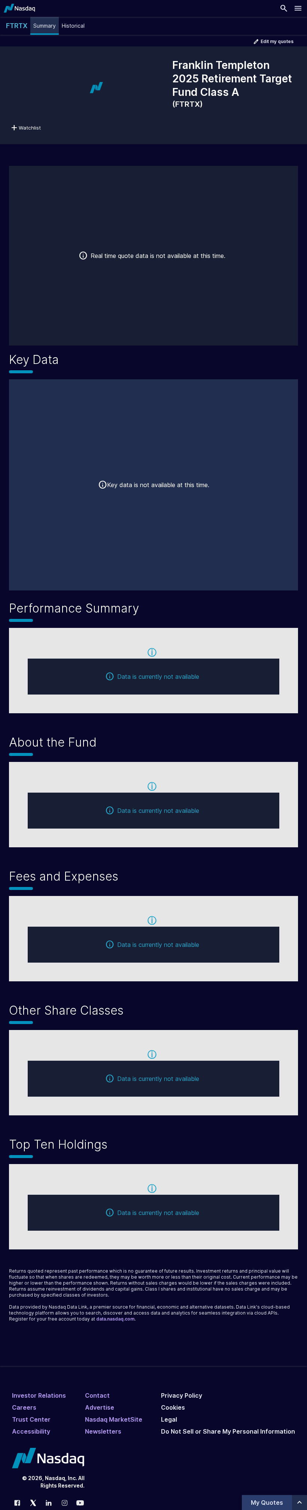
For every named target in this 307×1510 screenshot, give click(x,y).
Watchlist (30, 128)
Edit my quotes (277, 41)
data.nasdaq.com (115, 1319)
